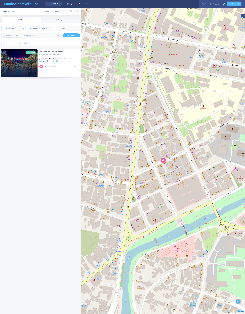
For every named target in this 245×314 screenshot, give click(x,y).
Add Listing (233, 4)
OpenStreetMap (233, 313)
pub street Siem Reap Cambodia (51, 51)
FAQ (86, 4)
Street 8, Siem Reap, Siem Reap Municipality (53, 54)
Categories (61, 20)
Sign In (217, 4)
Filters (22, 20)
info (79, 4)
